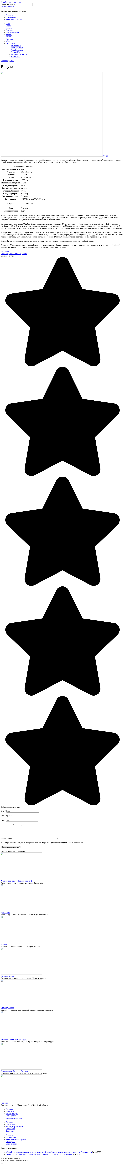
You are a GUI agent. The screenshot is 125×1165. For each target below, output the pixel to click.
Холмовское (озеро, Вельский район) (16, 881)
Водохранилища (13, 32)
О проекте (10, 15)
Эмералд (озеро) (7, 976)
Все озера (10, 1111)
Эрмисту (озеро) (8, 1008)
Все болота (10, 1129)
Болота (9, 28)
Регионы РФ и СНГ (19, 54)
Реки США (15, 52)
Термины (10, 1131)
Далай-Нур (5, 913)
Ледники (9, 39)
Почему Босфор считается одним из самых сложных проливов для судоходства (39, 1154)
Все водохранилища (14, 1126)
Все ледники (11, 1116)
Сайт (3, 820)
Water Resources (7, 7)
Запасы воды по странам (16, 1139)
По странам (11, 43)
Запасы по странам (14, 19)
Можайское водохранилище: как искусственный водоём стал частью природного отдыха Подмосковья (49, 1152)
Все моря (9, 1122)
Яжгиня (4, 1103)
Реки (8, 24)
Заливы (9, 35)
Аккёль (4, 944)
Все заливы (10, 1124)
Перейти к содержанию (11, 2)
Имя (3, 811)
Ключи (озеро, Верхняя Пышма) (14, 1071)
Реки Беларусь (17, 50)
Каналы (9, 37)
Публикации (11, 17)
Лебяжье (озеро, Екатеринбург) (14, 1039)
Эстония (4, 254)
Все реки (9, 1109)
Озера (8, 26)
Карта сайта (11, 1137)
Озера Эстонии (15, 254)
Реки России (16, 46)
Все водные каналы (14, 1118)
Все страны (15, 56)
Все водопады (12, 1114)
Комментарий (6, 838)
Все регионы (11, 1144)
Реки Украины (17, 48)
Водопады (10, 30)
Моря (8, 41)
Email (4, 816)
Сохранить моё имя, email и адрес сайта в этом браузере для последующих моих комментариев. (43, 843)
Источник (5, 251)
